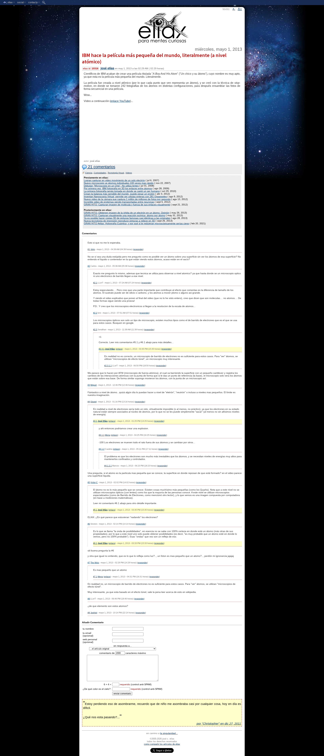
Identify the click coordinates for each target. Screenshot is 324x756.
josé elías (107, 68)
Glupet (93, 402)
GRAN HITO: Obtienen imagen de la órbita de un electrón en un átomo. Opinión (126, 212)
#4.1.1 (101, 435)
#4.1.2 (101, 449)
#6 (89, 524)
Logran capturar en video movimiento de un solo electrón (114, 180)
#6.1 (95, 543)
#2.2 (95, 313)
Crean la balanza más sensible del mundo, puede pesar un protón (119, 193)
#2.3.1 (101, 349)
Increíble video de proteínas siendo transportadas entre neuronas (119, 202)
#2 (89, 266)
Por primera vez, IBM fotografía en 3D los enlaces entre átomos (118, 188)
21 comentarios (101, 166)
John (92, 249)
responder (138, 249)
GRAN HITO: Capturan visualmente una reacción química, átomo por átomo (124, 215)
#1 (89, 249)
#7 (89, 563)
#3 (89, 385)
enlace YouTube (120, 101)
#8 (89, 599)
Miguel (93, 385)
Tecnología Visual (116, 173)
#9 (89, 613)
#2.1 (95, 283)
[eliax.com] (162, 26)
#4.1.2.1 (108, 466)
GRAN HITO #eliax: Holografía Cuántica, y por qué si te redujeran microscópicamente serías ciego (136, 223)
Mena (107, 435)
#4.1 (95, 421)
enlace (119, 349)
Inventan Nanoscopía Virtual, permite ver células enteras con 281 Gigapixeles (125, 196)
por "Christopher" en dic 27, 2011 (219, 723)
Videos (129, 173)
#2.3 (95, 329)
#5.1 (95, 510)
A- (234, 9)
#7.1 (95, 577)
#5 (89, 482)
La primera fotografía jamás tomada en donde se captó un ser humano (122, 191)
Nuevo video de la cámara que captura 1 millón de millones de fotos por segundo (127, 199)
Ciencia (88, 173)
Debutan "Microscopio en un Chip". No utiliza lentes (111, 185)
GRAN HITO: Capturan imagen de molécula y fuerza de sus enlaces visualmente (127, 204)
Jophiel (93, 613)
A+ (240, 9)
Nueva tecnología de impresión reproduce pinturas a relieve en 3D (119, 220)
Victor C (94, 482)
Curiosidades (100, 173)
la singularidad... (169, 733)
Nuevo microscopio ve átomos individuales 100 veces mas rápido (119, 183)
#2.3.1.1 (108, 366)
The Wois (94, 563)
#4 (89, 402)
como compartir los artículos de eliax (162, 744)
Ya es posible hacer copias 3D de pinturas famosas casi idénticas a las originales (127, 218)
